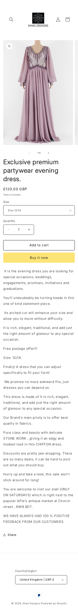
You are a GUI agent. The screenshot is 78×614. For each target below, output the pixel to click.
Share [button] (12, 535)
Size (6, 202)
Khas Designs (31, 603)
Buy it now (39, 258)
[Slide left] (29, 153)
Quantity (9, 221)
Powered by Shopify (54, 603)
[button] (11, 19)
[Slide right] (48, 153)
